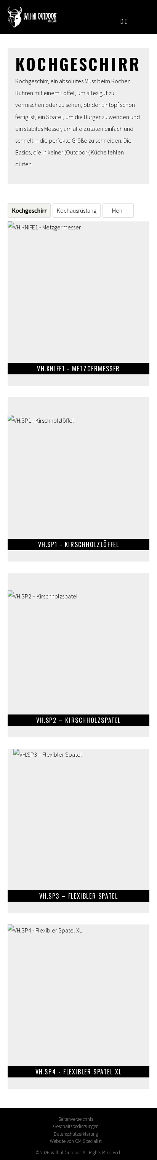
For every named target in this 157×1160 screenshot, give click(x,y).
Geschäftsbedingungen (76, 1126)
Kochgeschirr (29, 210)
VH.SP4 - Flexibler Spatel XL (78, 1006)
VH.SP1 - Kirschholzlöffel (78, 479)
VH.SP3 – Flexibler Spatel (78, 831)
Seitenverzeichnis (75, 1119)
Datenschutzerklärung (76, 1134)
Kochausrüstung (76, 210)
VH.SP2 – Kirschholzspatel (78, 655)
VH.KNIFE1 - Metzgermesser (78, 303)
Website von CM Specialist (76, 1141)
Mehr (118, 210)
